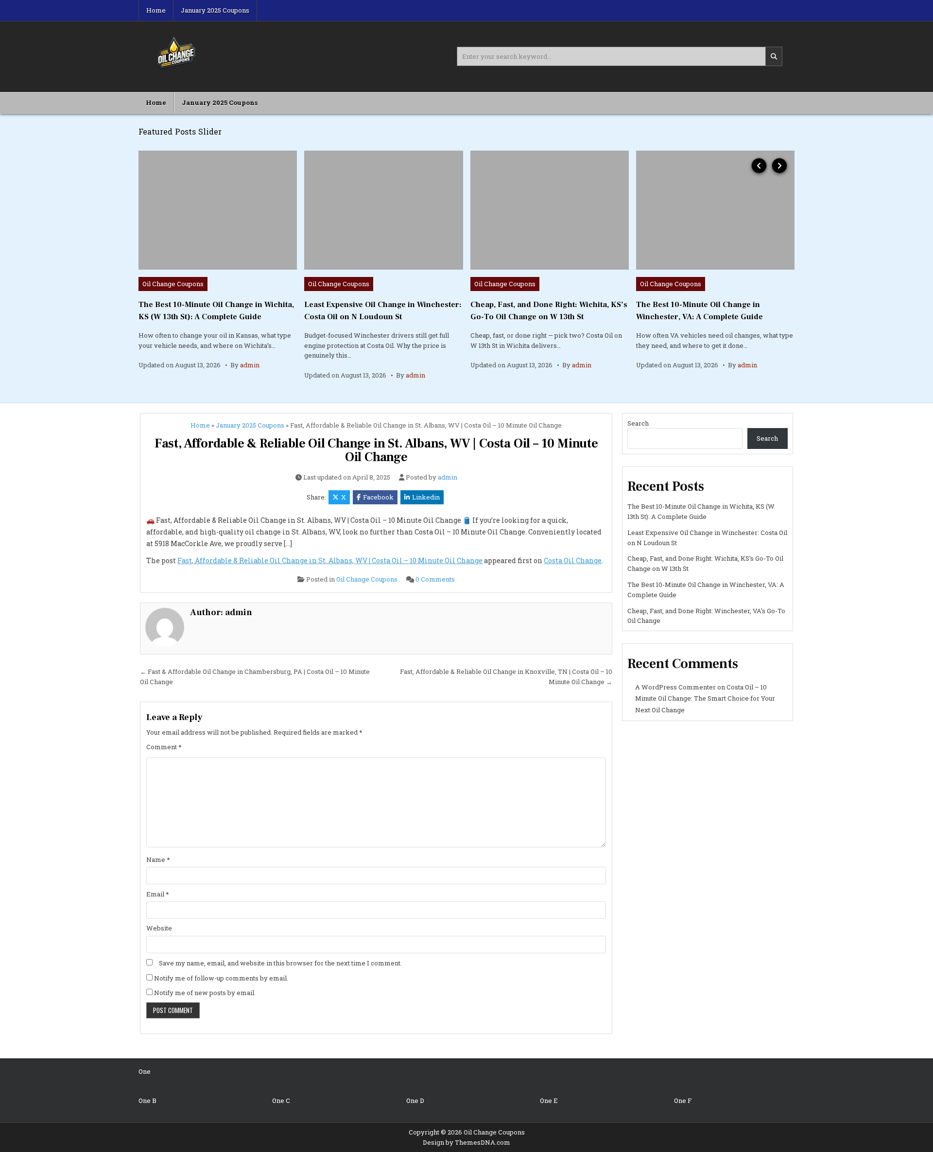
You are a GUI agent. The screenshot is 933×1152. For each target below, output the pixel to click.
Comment (164, 746)
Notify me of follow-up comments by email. (221, 978)
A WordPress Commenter (675, 687)
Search (638, 423)
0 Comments (435, 579)
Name (158, 859)
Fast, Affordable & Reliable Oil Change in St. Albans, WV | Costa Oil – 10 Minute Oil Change (376, 450)
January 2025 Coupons (215, 10)
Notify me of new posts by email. (205, 992)
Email (157, 894)
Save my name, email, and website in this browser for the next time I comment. (280, 963)
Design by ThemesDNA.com (466, 1142)
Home (156, 10)
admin (249, 365)
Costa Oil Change (573, 560)
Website (159, 928)
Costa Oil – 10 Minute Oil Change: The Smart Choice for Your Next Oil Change (705, 698)
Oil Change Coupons (173, 283)
